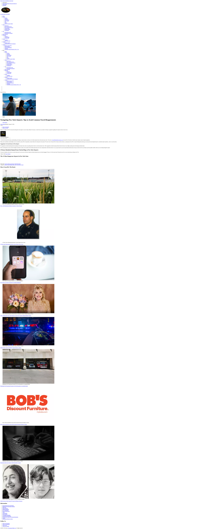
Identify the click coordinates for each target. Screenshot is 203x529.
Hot (15, 164)
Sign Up (6, 36)
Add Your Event (7, 40)
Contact (4, 44)
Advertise (6, 48)
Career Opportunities (8, 47)
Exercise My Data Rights (7, 516)
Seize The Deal (5, 34)
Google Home (7, 28)
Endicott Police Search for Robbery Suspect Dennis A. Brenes (10, 347)
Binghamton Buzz (18, 163)
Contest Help (9, 73)
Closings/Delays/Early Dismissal (10, 43)
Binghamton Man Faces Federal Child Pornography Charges (10, 462)
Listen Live (6, 25)
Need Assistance (5, 508)
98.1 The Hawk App (8, 26)
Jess (5, 21)
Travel (22, 164)
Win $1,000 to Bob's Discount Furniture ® (10, 3)
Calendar (6, 39)
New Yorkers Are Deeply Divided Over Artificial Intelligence (10, 282)
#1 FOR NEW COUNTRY (5, 14)
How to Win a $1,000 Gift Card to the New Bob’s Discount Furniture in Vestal (13, 424)
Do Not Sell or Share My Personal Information (10, 517)
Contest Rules (7, 37)
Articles (5, 164)
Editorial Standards (6, 509)
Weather (4, 41)
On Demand (7, 30)
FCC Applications (6, 510)
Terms (4, 512)
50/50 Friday (5, 4)
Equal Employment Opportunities (8, 505)
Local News (19, 164)
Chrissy (6, 22)
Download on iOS (8, 32)
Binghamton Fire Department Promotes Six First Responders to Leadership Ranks (14, 386)
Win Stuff (4, 35)
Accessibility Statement (6, 515)
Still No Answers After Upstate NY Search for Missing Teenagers (11, 501)
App (3, 31)
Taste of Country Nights (9, 23)
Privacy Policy (5, 514)
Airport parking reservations (9, 163)
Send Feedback (7, 46)
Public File (4, 507)
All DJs (8, 53)
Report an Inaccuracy (6, 511)
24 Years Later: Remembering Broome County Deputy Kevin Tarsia (11, 244)
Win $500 (4, 5)
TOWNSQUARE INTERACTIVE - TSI (12, 49)
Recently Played (7, 29)
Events (6, 74)
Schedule (8, 54)
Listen (4, 24)
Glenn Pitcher (7, 19)
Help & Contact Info (8, 45)
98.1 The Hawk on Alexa (9, 27)
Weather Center (7, 42)
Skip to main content (3, 0)
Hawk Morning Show (11, 164)
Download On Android (8, 33)
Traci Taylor (7, 20)
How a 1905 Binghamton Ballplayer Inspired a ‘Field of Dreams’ (11, 205)
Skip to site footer (10, 0)
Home (4, 16)
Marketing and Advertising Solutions (9, 506)
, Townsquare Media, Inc (12, 528)
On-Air (4, 17)
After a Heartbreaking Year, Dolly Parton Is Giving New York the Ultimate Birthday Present (15, 315)
